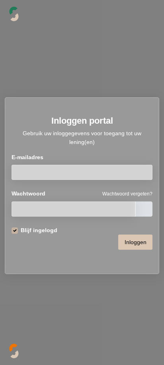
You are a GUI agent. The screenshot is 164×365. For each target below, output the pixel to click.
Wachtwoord (28, 193)
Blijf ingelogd (39, 230)
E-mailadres (27, 157)
